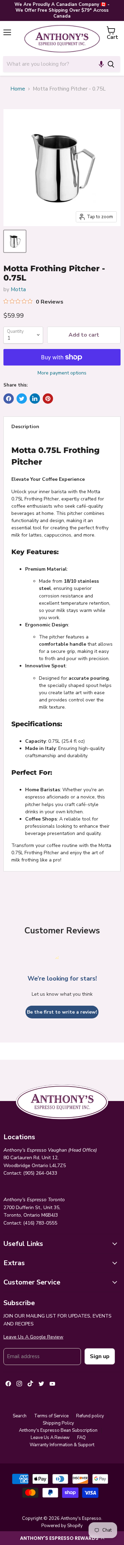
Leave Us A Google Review (33, 1337)
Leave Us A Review (50, 1438)
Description (25, 426)
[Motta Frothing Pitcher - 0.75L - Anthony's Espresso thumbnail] (15, 241)
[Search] (111, 64)
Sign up (100, 1356)
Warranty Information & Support (62, 1445)
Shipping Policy (58, 1423)
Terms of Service (51, 1416)
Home (17, 89)
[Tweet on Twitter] (22, 398)
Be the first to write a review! (62, 1012)
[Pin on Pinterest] (48, 398)
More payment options (62, 373)
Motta (18, 289)
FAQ (81, 1438)
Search (20, 1416)
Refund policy (90, 1416)
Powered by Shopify (62, 1526)
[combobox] (52, 64)
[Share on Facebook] (8, 398)
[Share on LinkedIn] (35, 398)
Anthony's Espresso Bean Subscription (58, 1430)
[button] (62, 1538)
